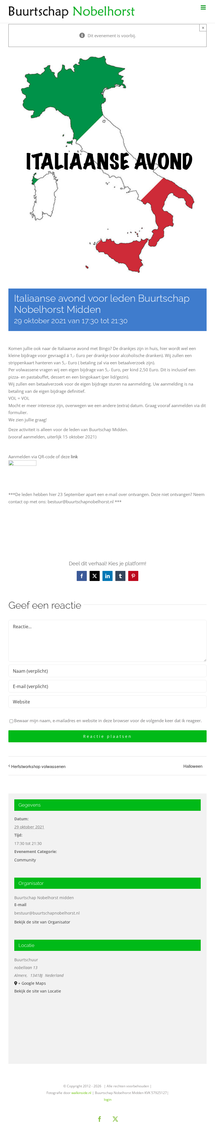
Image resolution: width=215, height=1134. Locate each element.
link (74, 456)
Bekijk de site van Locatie (37, 991)
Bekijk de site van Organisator (42, 922)
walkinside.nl (81, 1092)
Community (25, 860)
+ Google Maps (32, 983)
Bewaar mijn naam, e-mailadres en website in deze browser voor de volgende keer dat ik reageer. (108, 720)
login (107, 1099)
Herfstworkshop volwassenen (38, 766)
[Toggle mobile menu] (204, 7)
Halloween (192, 766)
